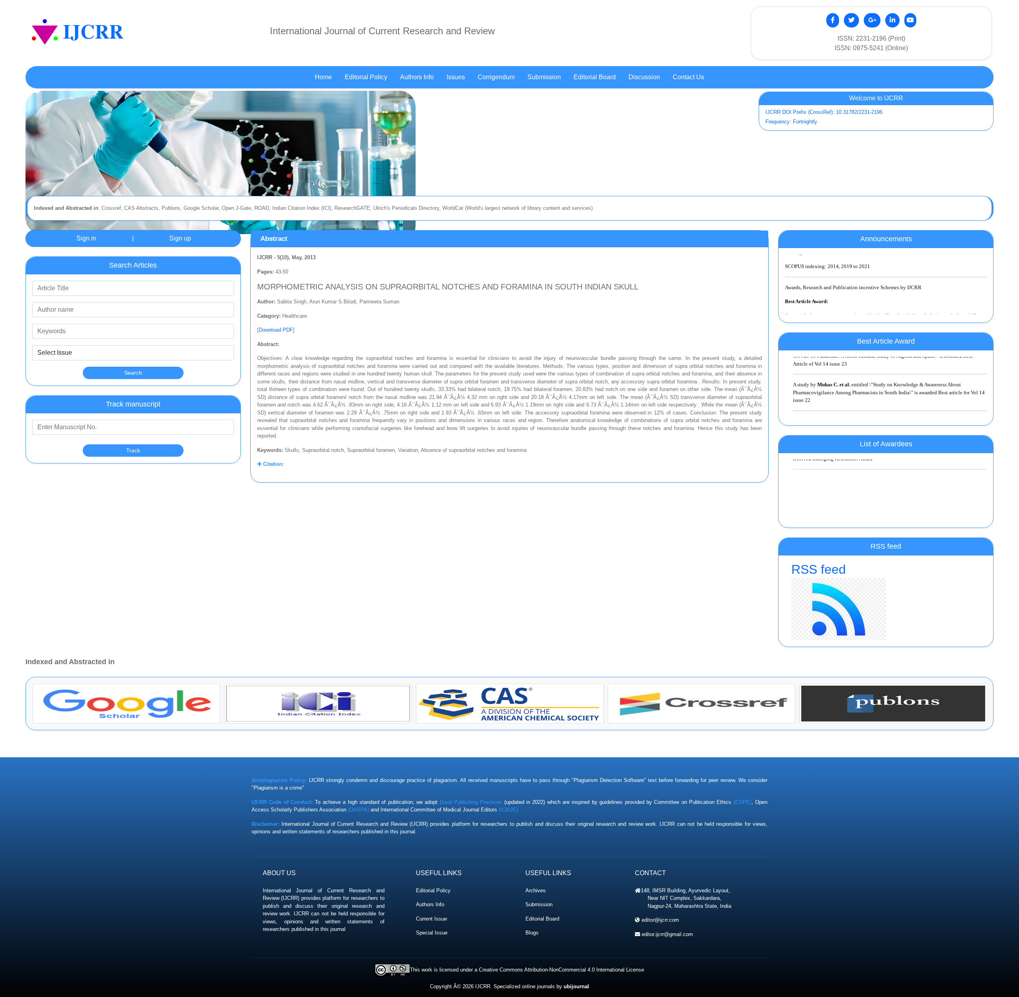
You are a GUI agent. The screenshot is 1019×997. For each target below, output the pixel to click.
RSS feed (818, 569)
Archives (535, 890)
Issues (456, 77)
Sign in (86, 238)
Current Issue (431, 919)
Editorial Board (542, 919)
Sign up (180, 238)
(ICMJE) (508, 810)
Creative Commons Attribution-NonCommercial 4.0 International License (561, 970)
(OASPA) (358, 810)
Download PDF (276, 330)
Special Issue (431, 933)
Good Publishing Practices (471, 802)
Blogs (532, 933)
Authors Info (430, 904)
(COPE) (743, 802)
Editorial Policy (433, 890)
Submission (538, 904)
